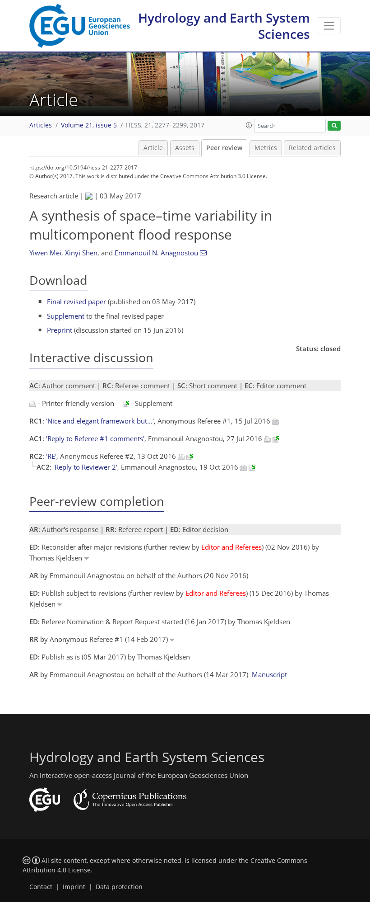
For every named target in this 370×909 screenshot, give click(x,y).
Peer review (224, 148)
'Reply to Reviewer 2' (85, 466)
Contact (40, 887)
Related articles (312, 148)
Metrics (265, 148)
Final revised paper (76, 301)
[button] (249, 125)
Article (153, 148)
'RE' (51, 456)
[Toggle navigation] (329, 25)
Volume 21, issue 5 (89, 125)
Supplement (65, 315)
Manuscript (269, 674)
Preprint (59, 329)
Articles (40, 125)
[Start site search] (334, 126)
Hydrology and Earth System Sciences (224, 25)
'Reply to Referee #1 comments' (95, 438)
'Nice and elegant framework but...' (100, 420)
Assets (184, 148)
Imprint (74, 887)
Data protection (119, 887)
